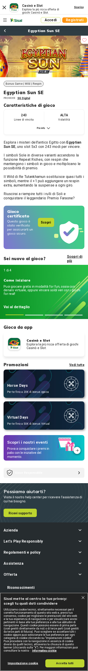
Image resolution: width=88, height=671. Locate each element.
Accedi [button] (51, 20)
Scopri (46, 222)
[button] (44, 530)
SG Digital (23, 98)
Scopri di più (75, 258)
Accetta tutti (65, 663)
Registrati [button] (74, 20)
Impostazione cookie (23, 663)
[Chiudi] (83, 598)
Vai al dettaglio (17, 307)
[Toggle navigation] (5, 20)
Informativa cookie (44, 650)
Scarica (79, 7)
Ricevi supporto (20, 513)
